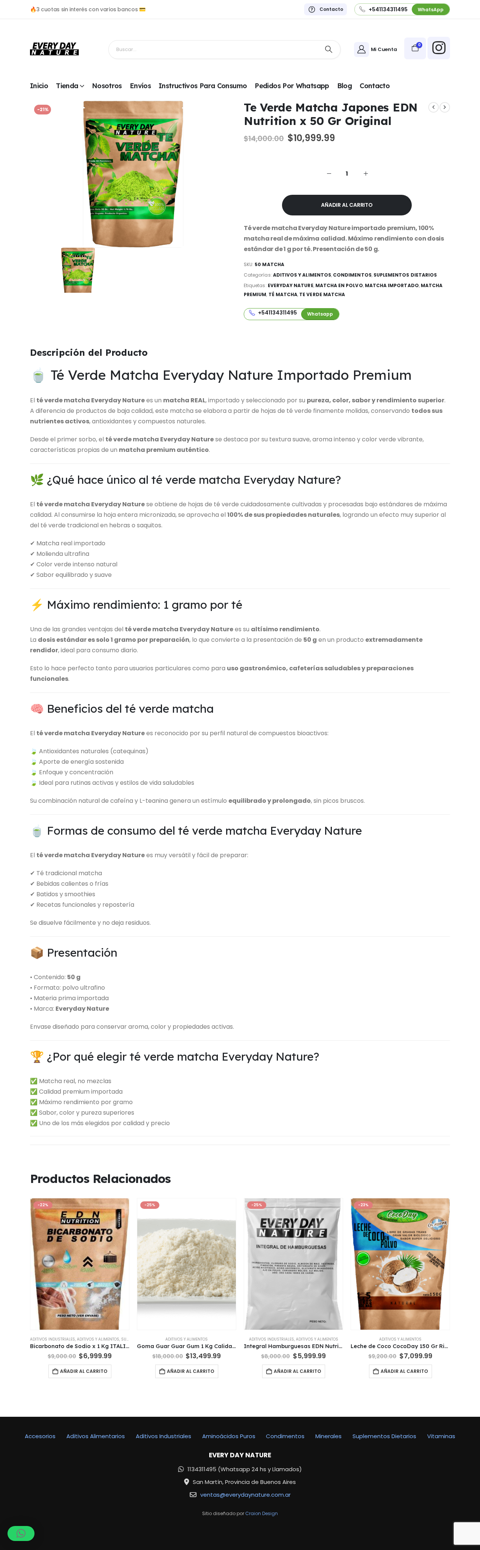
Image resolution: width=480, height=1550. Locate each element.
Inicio (39, 85)
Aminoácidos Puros (228, 1436)
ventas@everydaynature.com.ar (245, 1495)
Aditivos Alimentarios (95, 1436)
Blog (344, 85)
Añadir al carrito (346, 205)
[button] (21, 1533)
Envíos (140, 85)
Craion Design (261, 1513)
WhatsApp (431, 9)
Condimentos (352, 275)
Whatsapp (320, 314)
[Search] (329, 50)
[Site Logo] (54, 49)
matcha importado (392, 285)
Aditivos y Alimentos (302, 275)
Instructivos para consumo (203, 85)
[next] (445, 107)
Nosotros (107, 85)
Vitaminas (441, 1436)
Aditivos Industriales (52, 1339)
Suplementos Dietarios (405, 275)
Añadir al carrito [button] (83, 1371)
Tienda (67, 85)
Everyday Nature (291, 285)
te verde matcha (322, 294)
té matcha (283, 294)
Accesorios (40, 1436)
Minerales (328, 1436)
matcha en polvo (339, 285)
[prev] (433, 107)
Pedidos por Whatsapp (292, 85)
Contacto (375, 85)
